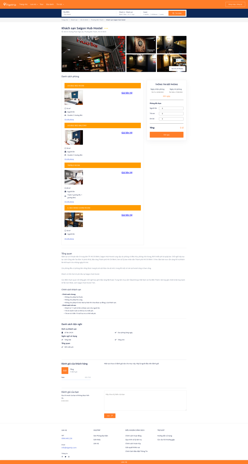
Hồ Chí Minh (84, 20)
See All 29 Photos (177, 69)
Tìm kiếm (178, 13)
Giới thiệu (97, 440)
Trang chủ (65, 20)
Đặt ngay (167, 135)
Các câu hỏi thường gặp (166, 440)
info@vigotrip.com (69, 447)
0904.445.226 (67, 438)
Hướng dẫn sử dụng (164, 436)
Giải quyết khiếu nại (132, 447)
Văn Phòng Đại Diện (100, 436)
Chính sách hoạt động (133, 436)
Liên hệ (96, 443)
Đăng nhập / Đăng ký (235, 4)
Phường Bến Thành (97, 20)
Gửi (108, 416)
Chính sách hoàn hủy (133, 443)
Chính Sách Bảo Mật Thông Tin (136, 451)
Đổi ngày (166, 96)
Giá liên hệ (126, 92)
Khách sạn (74, 20)
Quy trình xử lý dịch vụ (133, 440)
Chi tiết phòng (69, 119)
